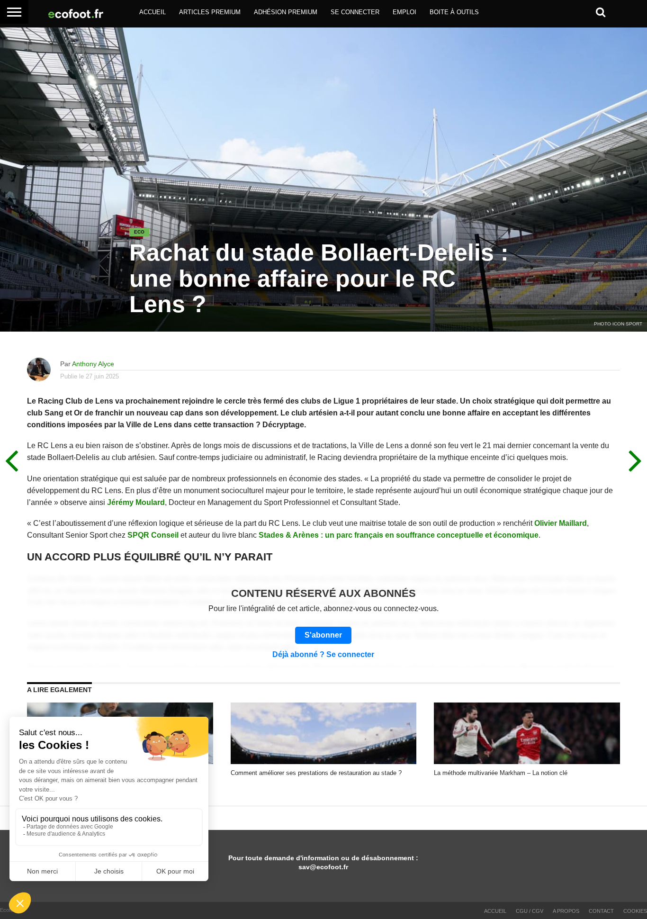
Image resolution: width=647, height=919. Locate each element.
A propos (566, 911)
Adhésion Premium (285, 12)
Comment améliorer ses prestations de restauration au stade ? (316, 772)
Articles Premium (210, 12)
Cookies (635, 911)
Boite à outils (454, 12)
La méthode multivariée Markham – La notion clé (500, 772)
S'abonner (323, 635)
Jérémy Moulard (136, 502)
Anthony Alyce (93, 364)
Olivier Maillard (560, 523)
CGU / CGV (529, 911)
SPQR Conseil (153, 535)
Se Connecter (355, 12)
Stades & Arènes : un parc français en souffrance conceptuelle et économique (399, 535)
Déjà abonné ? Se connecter (323, 654)
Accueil (152, 12)
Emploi (404, 12)
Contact (601, 911)
